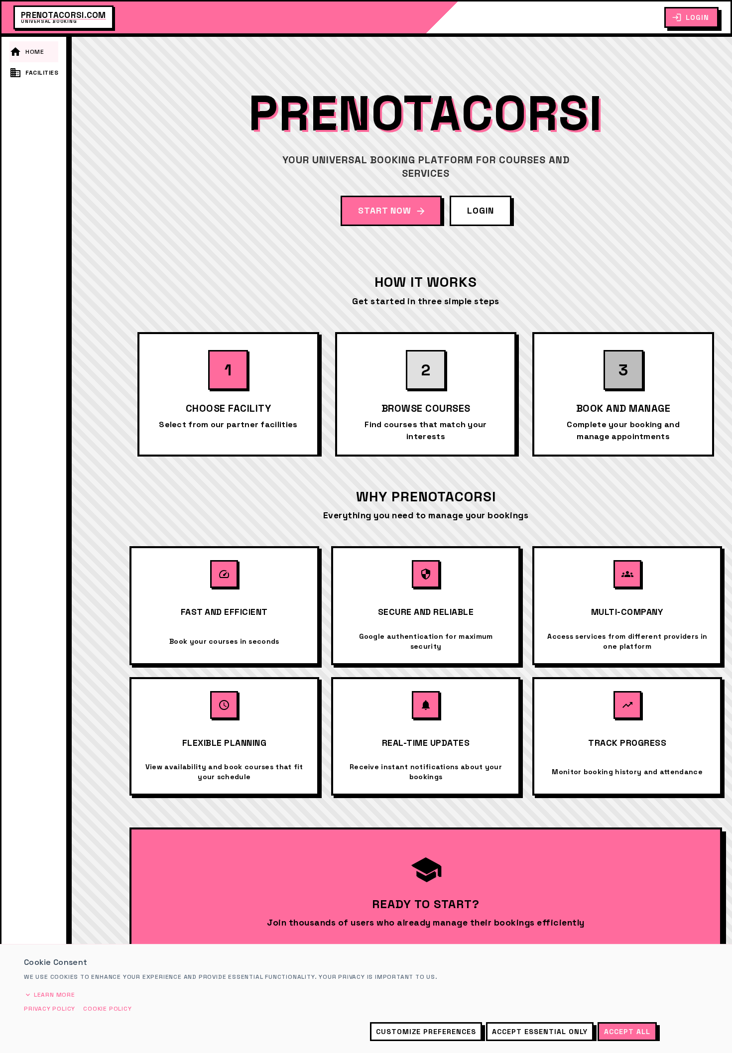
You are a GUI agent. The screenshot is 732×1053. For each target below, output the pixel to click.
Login (697, 17)
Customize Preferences (426, 1031)
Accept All (627, 1031)
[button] (33, 51)
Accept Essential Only (540, 1031)
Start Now (384, 210)
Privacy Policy (49, 1009)
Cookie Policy (107, 1009)
